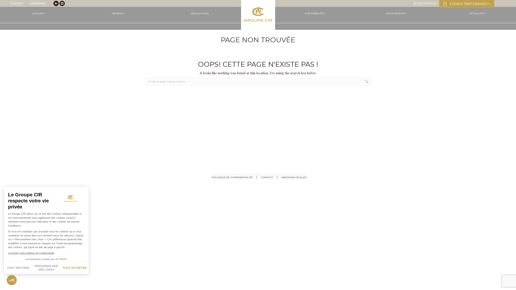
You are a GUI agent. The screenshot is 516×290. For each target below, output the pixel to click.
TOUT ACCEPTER (74, 267)
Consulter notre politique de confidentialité (31, 253)
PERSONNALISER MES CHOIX (46, 267)
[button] (12, 280)
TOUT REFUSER (18, 267)
